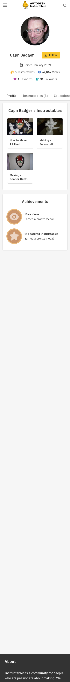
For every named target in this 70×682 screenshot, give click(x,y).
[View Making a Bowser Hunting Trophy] (20, 162)
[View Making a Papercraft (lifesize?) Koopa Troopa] (50, 127)
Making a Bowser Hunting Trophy (20, 177)
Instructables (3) (35, 96)
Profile (12, 96)
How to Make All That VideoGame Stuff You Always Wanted (20, 142)
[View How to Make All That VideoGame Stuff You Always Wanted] (20, 127)
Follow (53, 55)
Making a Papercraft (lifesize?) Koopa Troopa (48, 142)
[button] (5, 5)
